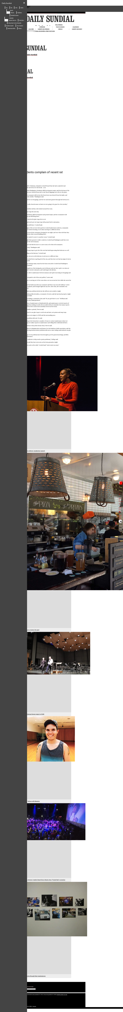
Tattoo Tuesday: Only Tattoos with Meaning (27, 801)
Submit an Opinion (43, 29)
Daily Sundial (7, 3)
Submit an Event (77, 29)
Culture (17, 7)
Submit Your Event (13, 20)
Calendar (76, 27)
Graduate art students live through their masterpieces (30, 976)
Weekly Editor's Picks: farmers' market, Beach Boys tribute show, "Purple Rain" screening (40, 880)
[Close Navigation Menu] (24, 3)
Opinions (42, 27)
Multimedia (58, 24)
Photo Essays (60, 27)
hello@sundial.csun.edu (62, 994)
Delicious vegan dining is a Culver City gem (27, 630)
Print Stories (22, 20)
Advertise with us (12, 28)
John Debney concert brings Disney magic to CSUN (29, 714)
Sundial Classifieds (10, 25)
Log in (34, 1006)
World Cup (13, 12)
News (12, 7)
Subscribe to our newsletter (15, 23)
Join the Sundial (21, 25)
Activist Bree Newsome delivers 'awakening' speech (30, 451)
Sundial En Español (40, 31)
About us (20, 28)
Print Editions (50, 31)
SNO (30, 1006)
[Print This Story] (120, 521)
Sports (11, 10)
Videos (60, 29)
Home (7, 7)
